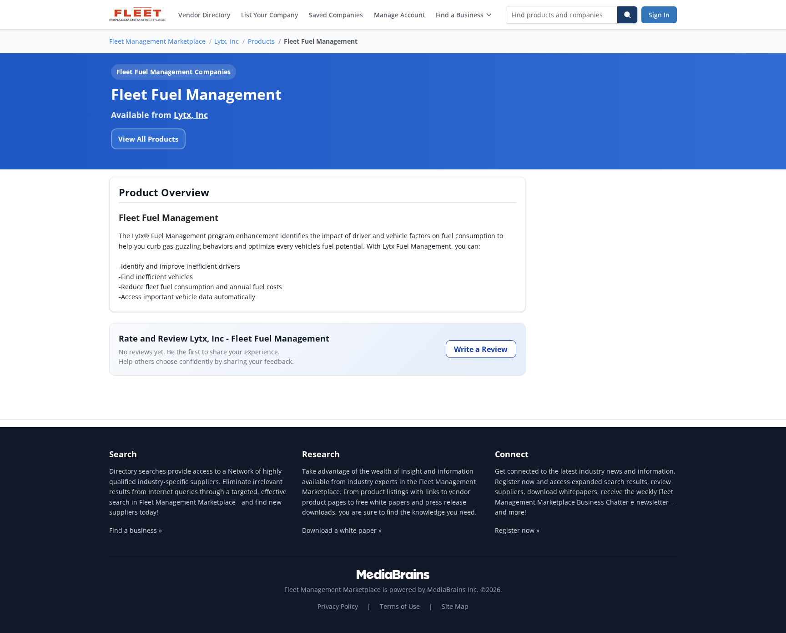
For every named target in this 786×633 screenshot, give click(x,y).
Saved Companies (336, 14)
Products (261, 41)
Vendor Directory (204, 14)
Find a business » (135, 530)
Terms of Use (400, 606)
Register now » (517, 530)
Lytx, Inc (226, 41)
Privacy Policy (337, 606)
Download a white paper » (342, 530)
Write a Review (481, 349)
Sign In (659, 14)
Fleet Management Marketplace (157, 41)
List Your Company (269, 14)
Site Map (455, 606)
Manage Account (399, 14)
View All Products (148, 138)
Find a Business (460, 14)
